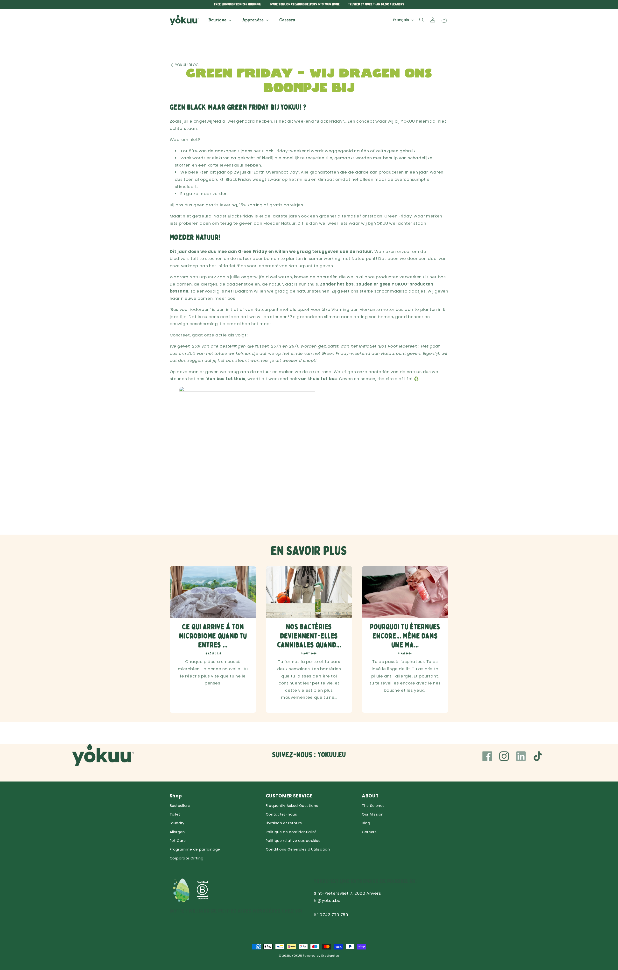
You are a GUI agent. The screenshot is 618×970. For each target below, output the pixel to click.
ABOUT (370, 796)
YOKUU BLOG (187, 64)
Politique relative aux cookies (293, 840)
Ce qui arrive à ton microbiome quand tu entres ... (213, 635)
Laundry (177, 823)
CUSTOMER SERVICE (289, 796)
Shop (176, 796)
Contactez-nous (281, 814)
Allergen (177, 832)
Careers (369, 832)
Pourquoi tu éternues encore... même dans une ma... (405, 635)
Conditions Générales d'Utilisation (298, 849)
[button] (219, 19)
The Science (373, 805)
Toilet (175, 814)
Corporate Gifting (187, 858)
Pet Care (178, 840)
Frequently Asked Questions (292, 805)
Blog (366, 823)
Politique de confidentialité (291, 832)
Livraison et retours (284, 823)
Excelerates (330, 956)
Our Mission (373, 814)
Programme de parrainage (195, 849)
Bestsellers (180, 805)
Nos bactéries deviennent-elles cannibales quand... (309, 635)
